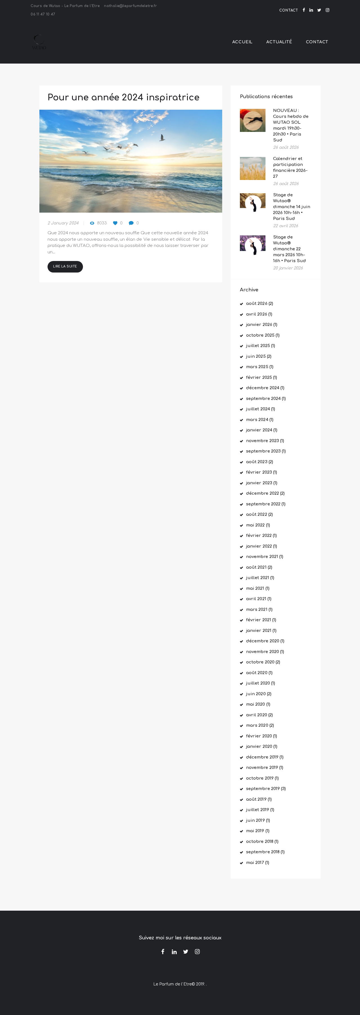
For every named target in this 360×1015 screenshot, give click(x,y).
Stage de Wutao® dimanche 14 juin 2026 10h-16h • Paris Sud (291, 207)
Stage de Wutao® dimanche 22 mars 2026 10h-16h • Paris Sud (289, 249)
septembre (263, 398)
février (259, 377)
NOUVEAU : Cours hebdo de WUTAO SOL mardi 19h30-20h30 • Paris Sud (291, 125)
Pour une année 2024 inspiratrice (123, 97)
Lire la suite (65, 266)
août (256, 303)
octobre (260, 335)
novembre (262, 440)
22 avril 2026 (285, 226)
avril (256, 314)
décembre (262, 388)
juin (256, 356)
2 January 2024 (63, 223)
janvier (259, 324)
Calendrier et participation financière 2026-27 (290, 167)
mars (257, 366)
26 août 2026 (285, 147)
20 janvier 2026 (288, 268)
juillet (258, 345)
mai (255, 525)
